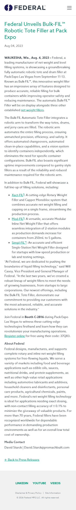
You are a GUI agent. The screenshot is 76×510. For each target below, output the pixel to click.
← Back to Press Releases (21, 460)
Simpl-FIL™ (19, 243)
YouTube (39, 483)
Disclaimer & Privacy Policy (28, 493)
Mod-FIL (17, 219)
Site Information (53, 493)
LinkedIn (21, 483)
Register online (14, 336)
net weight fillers (32, 110)
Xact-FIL (17, 195)
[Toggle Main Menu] (69, 7)
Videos (55, 483)
